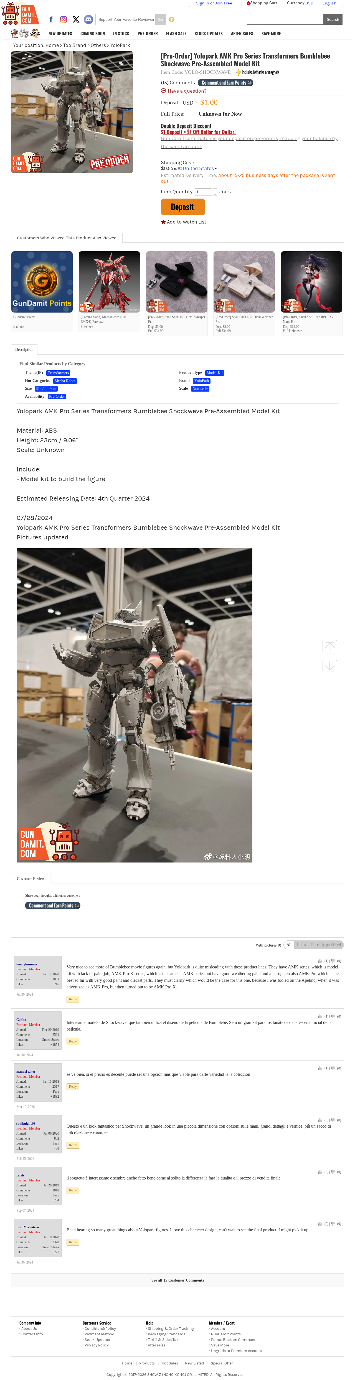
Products (147, 1363)
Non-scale (200, 389)
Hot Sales (170, 1363)
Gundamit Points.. (25, 317)
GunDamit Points (226, 1334)
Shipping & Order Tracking (171, 1328)
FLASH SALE (176, 33)
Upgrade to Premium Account (236, 1351)
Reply (73, 999)
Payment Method (99, 1334)
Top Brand (74, 45)
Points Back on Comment (233, 1340)
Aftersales (156, 1345)
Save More (220, 1345)
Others (98, 45)
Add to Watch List (186, 221)
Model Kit (215, 373)
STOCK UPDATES (209, 33)
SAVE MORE (271, 33)
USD (187, 102)
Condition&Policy (100, 1328)
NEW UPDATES (60, 33)
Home (52, 45)
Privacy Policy (97, 1345)
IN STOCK (121, 33)
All (288, 945)
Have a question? (187, 90)
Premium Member (28, 969)
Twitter (76, 19)
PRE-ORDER (148, 33)
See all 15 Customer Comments (177, 1280)
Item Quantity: (177, 192)
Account (218, 1328)
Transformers (58, 373)
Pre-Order (57, 396)
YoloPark (120, 45)
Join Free (223, 3)
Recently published (326, 945)
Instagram (63, 19)
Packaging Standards (166, 1334)
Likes (301, 945)
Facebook (51, 19)
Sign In (202, 3)
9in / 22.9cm (46, 389)
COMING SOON (92, 33)
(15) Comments (178, 83)
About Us (29, 1328)
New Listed (194, 1363)
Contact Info (32, 1334)
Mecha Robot (65, 381)
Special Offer (222, 1363)
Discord (88, 19)
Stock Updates (97, 1340)
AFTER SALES (242, 33)
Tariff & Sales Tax (163, 1340)
